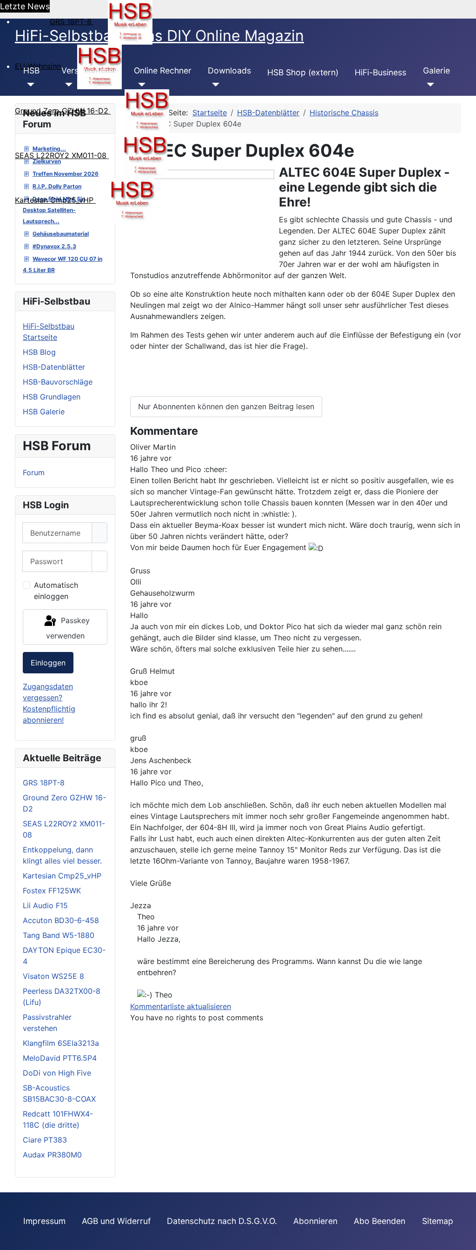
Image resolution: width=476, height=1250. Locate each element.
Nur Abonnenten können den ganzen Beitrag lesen (226, 406)
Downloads (229, 70)
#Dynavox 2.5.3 (54, 246)
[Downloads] (213, 85)
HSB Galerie (44, 411)
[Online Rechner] (139, 85)
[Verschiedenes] (67, 85)
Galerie (436, 70)
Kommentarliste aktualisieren (180, 1006)
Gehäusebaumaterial (61, 233)
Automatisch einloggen (56, 590)
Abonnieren (315, 1221)
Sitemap (437, 1221)
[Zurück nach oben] (464, 1238)
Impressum (44, 1221)
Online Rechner (163, 70)
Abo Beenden (379, 1221)
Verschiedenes (89, 70)
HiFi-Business (380, 72)
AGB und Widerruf (116, 1221)
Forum (34, 472)
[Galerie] (429, 85)
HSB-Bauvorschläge (58, 381)
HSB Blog (39, 352)
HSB (31, 70)
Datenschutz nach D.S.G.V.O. (222, 1221)
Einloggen (48, 662)
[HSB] (29, 85)
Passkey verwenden (68, 628)
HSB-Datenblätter (54, 367)
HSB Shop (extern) (302, 72)
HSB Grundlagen (51, 396)
